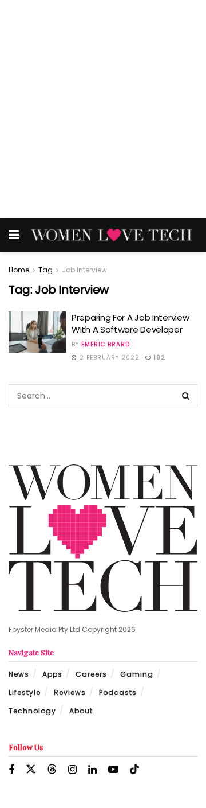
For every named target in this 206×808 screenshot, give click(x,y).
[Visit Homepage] (111, 235)
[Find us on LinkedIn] (92, 769)
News (19, 674)
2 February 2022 (108, 357)
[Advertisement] (103, 109)
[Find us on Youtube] (113, 769)
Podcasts (118, 692)
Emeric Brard (105, 344)
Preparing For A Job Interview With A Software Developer (130, 323)
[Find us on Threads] (52, 769)
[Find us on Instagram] (72, 769)
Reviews (70, 692)
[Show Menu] (14, 235)
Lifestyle (25, 692)
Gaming (136, 674)
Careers (91, 674)
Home (19, 270)
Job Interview (84, 270)
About (81, 711)
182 (158, 357)
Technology (32, 711)
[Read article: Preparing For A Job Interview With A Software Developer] (37, 332)
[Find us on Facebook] (11, 769)
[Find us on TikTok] (134, 769)
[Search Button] (186, 395)
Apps (52, 674)
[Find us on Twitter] (31, 769)
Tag (45, 270)
